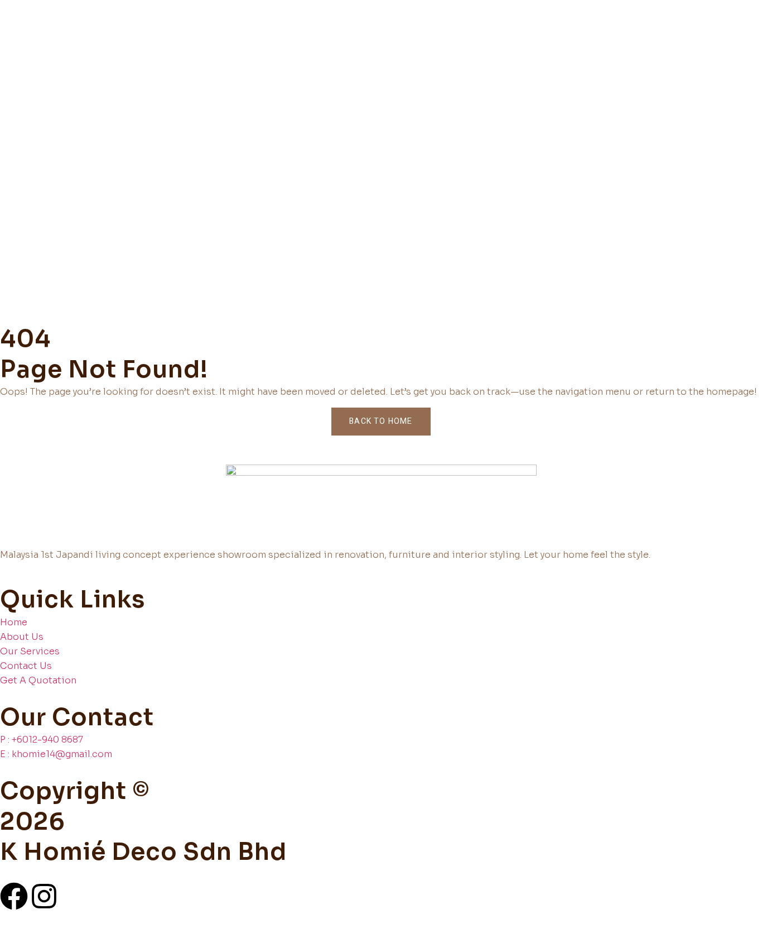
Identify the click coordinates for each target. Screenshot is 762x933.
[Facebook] (14, 896)
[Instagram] (44, 896)
